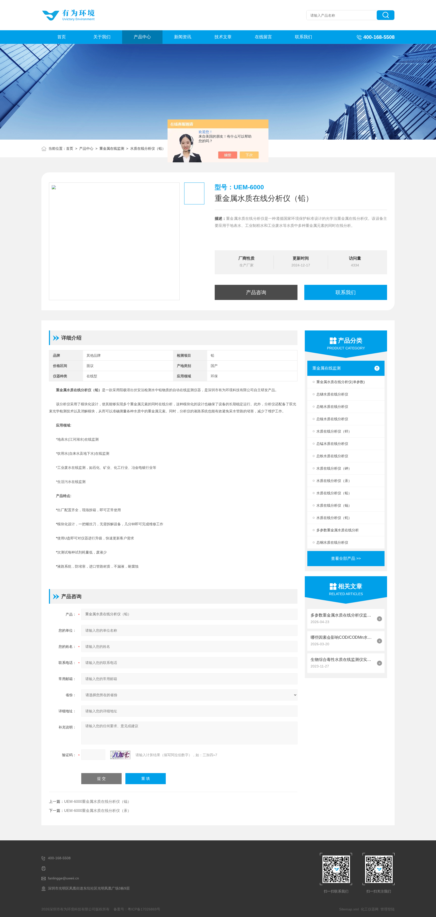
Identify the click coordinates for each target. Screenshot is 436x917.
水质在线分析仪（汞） (334, 481)
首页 (61, 37)
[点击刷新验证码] (120, 755)
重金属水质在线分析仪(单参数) (340, 382)
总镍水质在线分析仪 (332, 419)
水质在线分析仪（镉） (334, 505)
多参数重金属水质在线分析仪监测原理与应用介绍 (342, 615)
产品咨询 (256, 292)
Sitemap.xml (349, 909)
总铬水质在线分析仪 (332, 407)
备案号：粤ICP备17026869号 (137, 909)
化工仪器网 (369, 909)
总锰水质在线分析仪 (332, 444)
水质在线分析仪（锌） (334, 431)
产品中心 (142, 37)
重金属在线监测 (111, 148)
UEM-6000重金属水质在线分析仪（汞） (97, 810)
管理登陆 (387, 909)
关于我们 (102, 37)
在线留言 (263, 37)
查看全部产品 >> (346, 558)
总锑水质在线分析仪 (332, 394)
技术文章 (223, 37)
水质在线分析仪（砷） (334, 468)
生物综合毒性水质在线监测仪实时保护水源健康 (342, 659)
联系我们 (303, 37)
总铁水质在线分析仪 (332, 456)
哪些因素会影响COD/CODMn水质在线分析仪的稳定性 (342, 637)
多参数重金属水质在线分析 (337, 530)
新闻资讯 (182, 37)
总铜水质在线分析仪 (332, 542)
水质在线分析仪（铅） (148, 148)
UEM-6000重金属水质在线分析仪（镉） (97, 801)
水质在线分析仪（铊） (334, 518)
